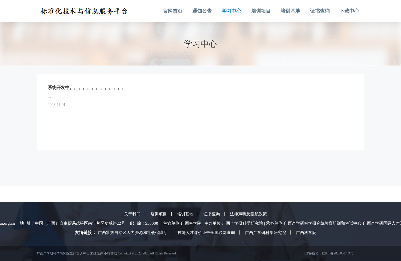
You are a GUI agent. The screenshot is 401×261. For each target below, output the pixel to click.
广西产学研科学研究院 (265, 232)
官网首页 (172, 11)
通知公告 (202, 11)
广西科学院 (306, 232)
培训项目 (261, 11)
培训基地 (290, 11)
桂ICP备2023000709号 (337, 253)
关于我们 (132, 214)
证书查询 (320, 11)
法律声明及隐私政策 (248, 214)
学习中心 (231, 11)
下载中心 (349, 11)
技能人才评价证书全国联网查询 (206, 232)
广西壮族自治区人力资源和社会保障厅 (132, 232)
